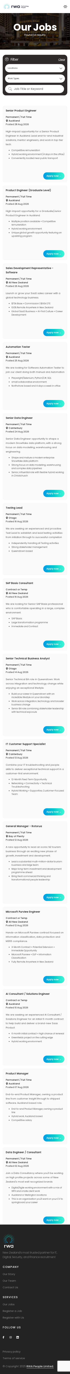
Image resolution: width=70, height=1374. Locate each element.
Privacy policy (11, 1351)
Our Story (9, 1274)
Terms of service (14, 1358)
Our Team (9, 1281)
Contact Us (10, 1287)
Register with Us (13, 1317)
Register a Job (12, 1311)
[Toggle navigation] (65, 6)
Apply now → (53, 175)
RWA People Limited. (40, 1366)
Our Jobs (9, 1304)
